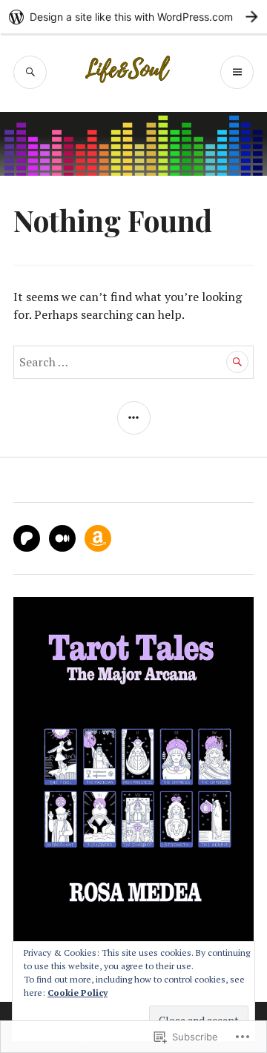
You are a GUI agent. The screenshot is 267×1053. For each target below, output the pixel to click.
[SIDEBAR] (134, 418)
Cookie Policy (77, 992)
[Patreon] (26, 538)
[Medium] (62, 538)
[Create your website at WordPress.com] (133, 16)
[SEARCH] (30, 72)
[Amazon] (98, 538)
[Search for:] (133, 362)
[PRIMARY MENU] (237, 72)
